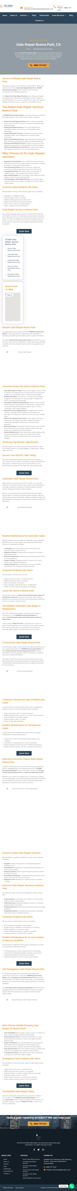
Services (23, 15)
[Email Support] (21, 8)
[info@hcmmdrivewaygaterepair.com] (44, 1170)
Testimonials (44, 15)
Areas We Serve (58, 15)
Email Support (28, 7)
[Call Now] (54, 6)
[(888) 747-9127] (44, 1167)
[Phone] (71, 1186)
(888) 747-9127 (51, 1167)
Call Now (60, 6)
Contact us (39, 20)
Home (5, 15)
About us (13, 15)
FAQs (34, 15)
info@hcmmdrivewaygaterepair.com (58, 1170)
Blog (71, 15)
